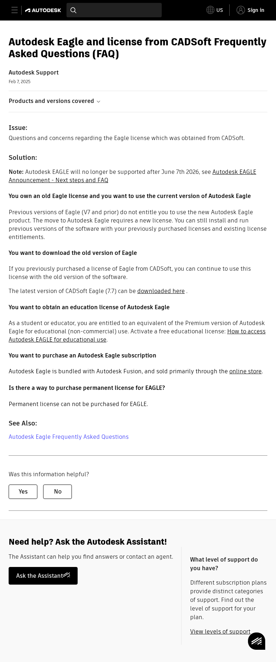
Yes (23, 491)
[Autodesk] (44, 10)
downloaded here (161, 291)
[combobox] (114, 10)
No (57, 491)
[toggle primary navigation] (19, 10)
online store (245, 371)
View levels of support (220, 631)
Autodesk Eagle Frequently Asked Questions (69, 437)
